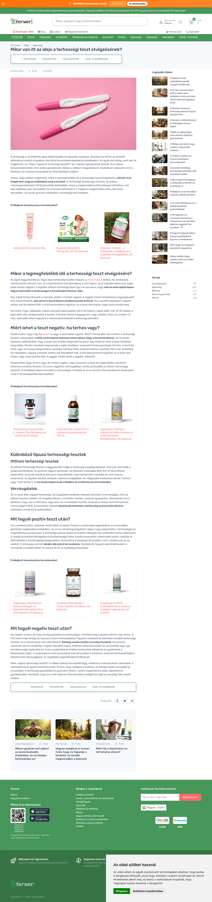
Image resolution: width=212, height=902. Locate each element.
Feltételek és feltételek (87, 808)
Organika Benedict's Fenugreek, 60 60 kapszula (72, 249)
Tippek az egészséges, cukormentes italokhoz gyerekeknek (181, 135)
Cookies (79, 826)
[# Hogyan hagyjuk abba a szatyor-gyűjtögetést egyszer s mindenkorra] (159, 236)
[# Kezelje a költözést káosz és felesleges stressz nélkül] (159, 123)
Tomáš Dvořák (103, 744)
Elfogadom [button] (122, 891)
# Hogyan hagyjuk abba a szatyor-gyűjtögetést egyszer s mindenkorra (182, 236)
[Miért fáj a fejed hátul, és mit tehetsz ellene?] (114, 729)
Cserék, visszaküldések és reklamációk (95, 798)
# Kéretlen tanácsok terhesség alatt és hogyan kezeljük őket (183, 111)
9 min (45, 744)
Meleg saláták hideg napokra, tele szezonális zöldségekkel (181, 259)
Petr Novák (61, 744)
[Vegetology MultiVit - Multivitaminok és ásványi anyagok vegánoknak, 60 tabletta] (117, 581)
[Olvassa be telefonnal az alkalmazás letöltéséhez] (19, 815)
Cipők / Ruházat (188, 37)
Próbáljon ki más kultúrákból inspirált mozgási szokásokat (180, 81)
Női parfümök (29, 59)
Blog (43, 31)
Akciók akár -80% (24, 31)
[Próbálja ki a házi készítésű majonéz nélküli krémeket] (159, 194)
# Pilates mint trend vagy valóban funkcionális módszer (182, 147)
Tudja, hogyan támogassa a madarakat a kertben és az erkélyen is (182, 182)
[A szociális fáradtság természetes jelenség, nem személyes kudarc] (159, 171)
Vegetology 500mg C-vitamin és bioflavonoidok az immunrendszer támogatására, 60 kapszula (116, 434)
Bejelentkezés (190, 797)
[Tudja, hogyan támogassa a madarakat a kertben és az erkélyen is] (159, 183)
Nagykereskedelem (78, 31)
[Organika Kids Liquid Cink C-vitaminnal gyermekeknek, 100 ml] (73, 407)
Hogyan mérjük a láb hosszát (90, 816)
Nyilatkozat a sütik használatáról (92, 819)
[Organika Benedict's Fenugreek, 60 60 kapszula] (73, 226)
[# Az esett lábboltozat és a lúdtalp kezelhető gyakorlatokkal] (159, 206)
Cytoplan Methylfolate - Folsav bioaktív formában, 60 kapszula (73, 606)
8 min (34, 71)
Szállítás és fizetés (85, 794)
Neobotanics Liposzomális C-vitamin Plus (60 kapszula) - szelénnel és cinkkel (29, 432)
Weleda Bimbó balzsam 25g (29, 247)
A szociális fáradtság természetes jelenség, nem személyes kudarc (183, 171)
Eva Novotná (17, 71)
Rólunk (14, 794)
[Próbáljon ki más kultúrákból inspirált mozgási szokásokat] (159, 81)
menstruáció (94, 279)
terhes (46, 334)
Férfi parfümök (49, 59)
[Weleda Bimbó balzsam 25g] (30, 226)
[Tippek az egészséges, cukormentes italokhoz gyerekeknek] (159, 135)
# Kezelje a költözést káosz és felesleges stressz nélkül (183, 123)
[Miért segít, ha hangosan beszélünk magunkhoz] (159, 247)
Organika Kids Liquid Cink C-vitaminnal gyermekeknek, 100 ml (73, 432)
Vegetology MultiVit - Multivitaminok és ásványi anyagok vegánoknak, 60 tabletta (115, 608)
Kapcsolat (194, 31)
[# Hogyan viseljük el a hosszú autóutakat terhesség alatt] (159, 159)
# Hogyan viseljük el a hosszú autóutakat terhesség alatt (181, 159)
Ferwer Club (175, 31)
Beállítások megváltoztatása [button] (148, 891)
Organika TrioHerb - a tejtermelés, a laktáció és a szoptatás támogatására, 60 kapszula (116, 252)
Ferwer (17, 45)
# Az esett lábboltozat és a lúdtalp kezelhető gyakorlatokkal (183, 206)
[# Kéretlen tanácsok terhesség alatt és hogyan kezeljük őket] (159, 111)
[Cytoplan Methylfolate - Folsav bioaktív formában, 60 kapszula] (73, 581)
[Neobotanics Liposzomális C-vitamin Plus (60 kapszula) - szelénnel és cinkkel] (30, 407)
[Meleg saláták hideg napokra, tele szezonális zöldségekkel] (159, 259)
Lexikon (56, 31)
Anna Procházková (24, 744)
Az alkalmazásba (137, 3)
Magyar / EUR (155, 807)
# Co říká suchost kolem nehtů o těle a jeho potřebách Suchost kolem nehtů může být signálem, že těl (183, 96)
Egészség (37, 45)
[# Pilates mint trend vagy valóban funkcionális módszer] (159, 147)
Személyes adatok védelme (89, 823)
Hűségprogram (83, 801)
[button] (40, 811)
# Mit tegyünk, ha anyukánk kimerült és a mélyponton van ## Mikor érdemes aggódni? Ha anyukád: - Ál (182, 221)
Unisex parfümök (71, 59)
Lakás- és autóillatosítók (96, 59)
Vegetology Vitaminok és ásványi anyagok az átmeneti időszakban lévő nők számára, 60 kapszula (28, 608)
